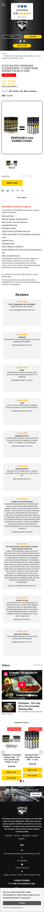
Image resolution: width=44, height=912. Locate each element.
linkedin (21, 839)
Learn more (25, 898)
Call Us (12, 36)
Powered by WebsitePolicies (13, 907)
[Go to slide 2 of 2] (3, 752)
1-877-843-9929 (22, 861)
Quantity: (6, 176)
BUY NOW (32, 36)
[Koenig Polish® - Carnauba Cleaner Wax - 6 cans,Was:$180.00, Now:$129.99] (32, 740)
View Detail (11, 778)
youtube (34, 836)
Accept (22, 903)
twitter (17, 836)
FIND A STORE (22, 46)
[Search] (24, 41)
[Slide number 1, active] (21, 781)
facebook (9, 836)
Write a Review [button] (30, 91)
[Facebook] (3, 190)
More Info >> (9, 75)
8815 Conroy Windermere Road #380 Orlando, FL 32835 (22, 854)
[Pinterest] (22, 190)
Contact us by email (22, 868)
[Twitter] (18, 190)
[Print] (13, 190)
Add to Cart (11, 772)
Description (22, 197)
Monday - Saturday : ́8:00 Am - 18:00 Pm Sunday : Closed (22, 875)
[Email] (8, 190)
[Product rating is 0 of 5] (5, 91)
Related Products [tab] (22, 723)
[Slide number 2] (23, 781)
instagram (26, 836)
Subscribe (36, 794)
